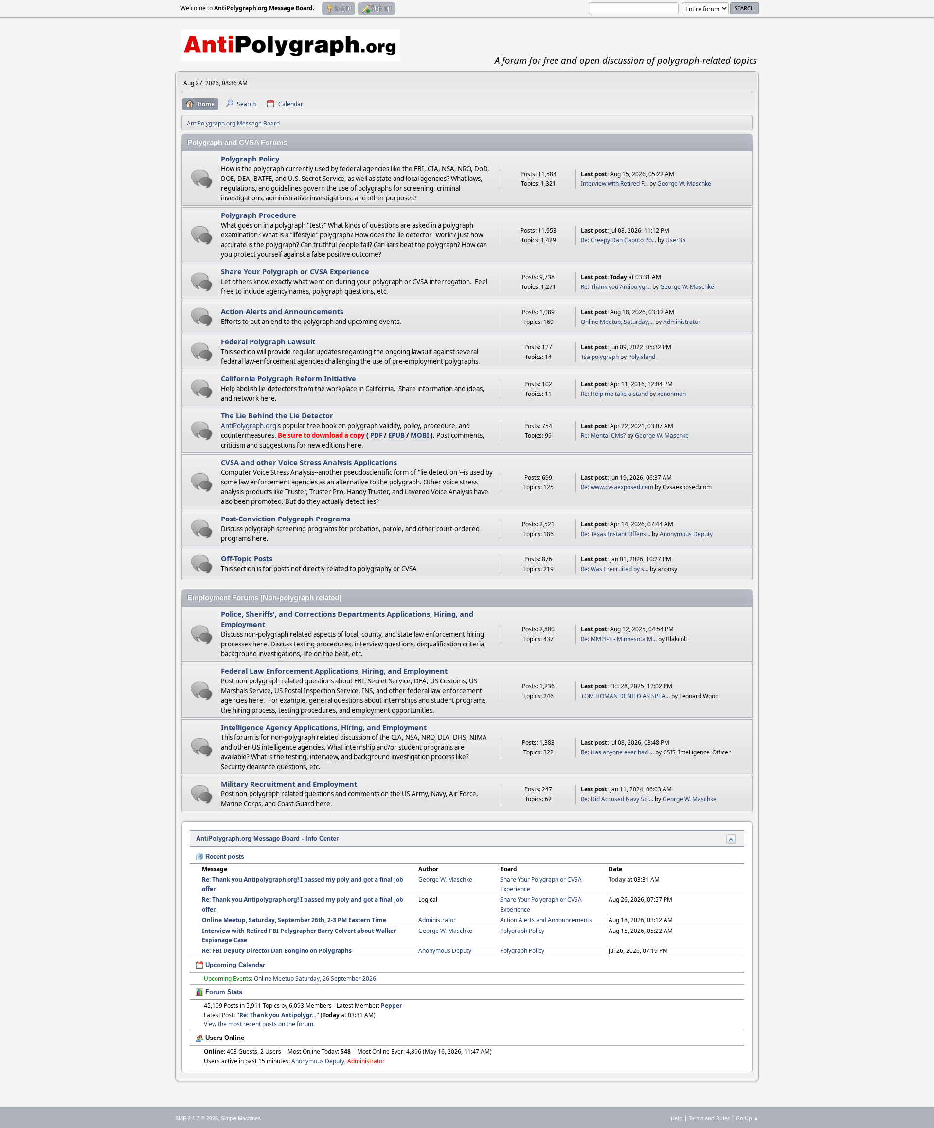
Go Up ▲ (747, 1118)
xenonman (671, 394)
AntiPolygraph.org (248, 425)
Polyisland (641, 357)
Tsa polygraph (600, 357)
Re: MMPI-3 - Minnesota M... (619, 639)
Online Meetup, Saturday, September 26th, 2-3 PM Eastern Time (294, 920)
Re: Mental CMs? (603, 435)
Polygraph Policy (250, 158)
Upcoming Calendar (234, 964)
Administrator (681, 322)
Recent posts (223, 856)
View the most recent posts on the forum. (259, 1024)
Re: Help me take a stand (614, 394)
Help (677, 1118)
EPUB (396, 435)
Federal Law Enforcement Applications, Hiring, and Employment (334, 671)
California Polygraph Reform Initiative (288, 378)
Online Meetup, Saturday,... (617, 322)
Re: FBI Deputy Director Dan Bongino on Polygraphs (277, 951)
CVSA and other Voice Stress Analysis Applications (309, 462)
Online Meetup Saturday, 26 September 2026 (315, 978)
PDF (376, 435)
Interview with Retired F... (614, 183)
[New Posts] (202, 179)
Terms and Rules (709, 1118)
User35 (675, 240)
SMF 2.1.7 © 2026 (196, 1118)
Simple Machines (241, 1118)
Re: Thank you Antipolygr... (616, 287)
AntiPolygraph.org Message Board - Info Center (267, 838)
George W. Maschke (684, 183)
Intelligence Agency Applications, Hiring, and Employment (324, 727)
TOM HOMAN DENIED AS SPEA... (625, 696)
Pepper (391, 1006)
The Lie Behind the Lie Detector (277, 415)
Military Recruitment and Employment (289, 783)
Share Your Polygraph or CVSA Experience (295, 271)
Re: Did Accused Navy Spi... (617, 799)
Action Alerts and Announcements (282, 311)
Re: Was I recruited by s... (614, 569)
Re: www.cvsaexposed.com (617, 487)
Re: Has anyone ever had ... (617, 752)
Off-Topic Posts (246, 558)
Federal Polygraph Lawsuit (268, 341)
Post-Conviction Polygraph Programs (285, 518)
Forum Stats (222, 992)
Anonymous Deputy (686, 534)
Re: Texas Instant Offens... (615, 534)
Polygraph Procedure (258, 215)
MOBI (420, 435)
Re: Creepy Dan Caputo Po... (618, 240)
